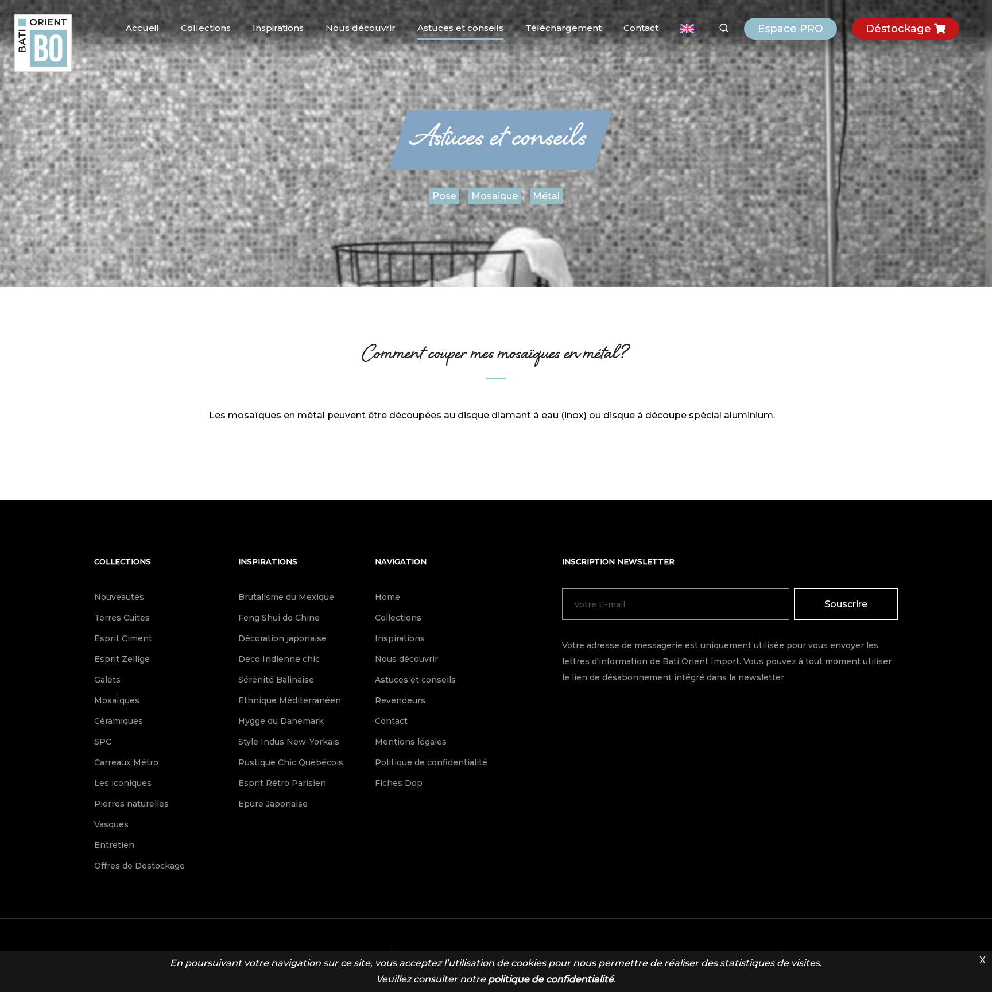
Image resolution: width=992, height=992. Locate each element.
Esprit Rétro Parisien (282, 783)
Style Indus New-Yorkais (288, 742)
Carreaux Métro (126, 762)
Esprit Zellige (122, 659)
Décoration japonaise (282, 638)
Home (387, 597)
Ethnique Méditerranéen (289, 700)
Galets (107, 680)
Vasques (111, 824)
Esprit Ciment (123, 638)
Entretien (114, 845)
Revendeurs (400, 700)
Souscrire (845, 604)
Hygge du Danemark (281, 721)
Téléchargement (563, 27)
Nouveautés (119, 597)
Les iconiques (123, 783)
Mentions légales (411, 742)
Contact (640, 27)
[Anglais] (687, 28)
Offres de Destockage (139, 866)
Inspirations (278, 27)
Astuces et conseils (460, 27)
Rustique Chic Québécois (290, 762)
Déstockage (900, 28)
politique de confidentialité (551, 979)
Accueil (142, 27)
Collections (206, 27)
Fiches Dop (399, 783)
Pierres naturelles (131, 804)
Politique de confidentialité (431, 762)
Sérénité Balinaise (276, 680)
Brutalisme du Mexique (286, 597)
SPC (102, 742)
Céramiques (118, 721)
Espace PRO (790, 28)
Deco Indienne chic (279, 659)
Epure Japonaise (273, 804)
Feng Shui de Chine (279, 618)
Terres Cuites (122, 618)
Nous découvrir (361, 27)
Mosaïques (117, 700)
